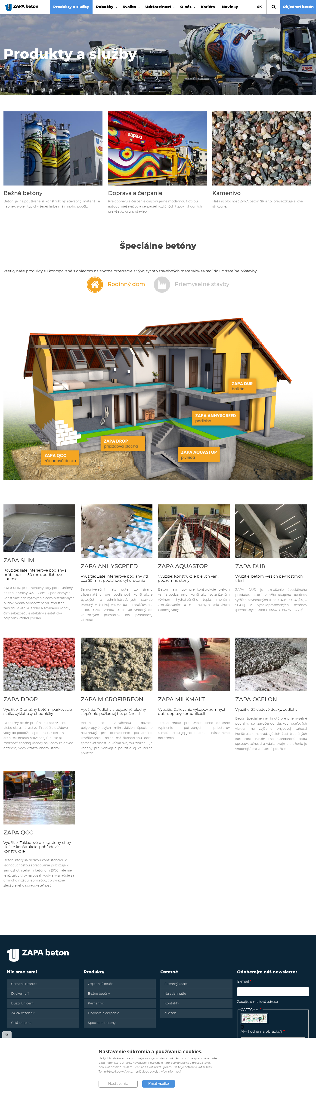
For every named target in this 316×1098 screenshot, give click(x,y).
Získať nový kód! (242, 1027)
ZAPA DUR (250, 566)
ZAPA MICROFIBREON (112, 699)
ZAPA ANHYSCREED (109, 566)
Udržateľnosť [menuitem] (156, 9)
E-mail (243, 981)
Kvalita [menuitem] (127, 9)
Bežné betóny (22, 193)
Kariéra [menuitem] (208, 7)
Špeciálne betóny (101, 1023)
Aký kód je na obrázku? (261, 1031)
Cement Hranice (24, 984)
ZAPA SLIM (18, 560)
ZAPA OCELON (256, 699)
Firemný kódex (176, 984)
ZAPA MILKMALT (181, 699)
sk (259, 7)
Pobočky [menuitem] (103, 9)
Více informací (171, 1071)
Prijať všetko (158, 1084)
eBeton (170, 1013)
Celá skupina (21, 1023)
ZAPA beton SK (23, 1013)
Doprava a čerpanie (135, 193)
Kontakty (171, 1003)
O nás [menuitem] (184, 9)
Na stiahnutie (175, 993)
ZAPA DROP (20, 699)
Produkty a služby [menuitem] (71, 7)
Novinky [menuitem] (230, 7)
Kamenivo (226, 193)
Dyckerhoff (20, 993)
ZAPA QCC (18, 833)
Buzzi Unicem (22, 1003)
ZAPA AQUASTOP (183, 566)
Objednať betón (298, 7)
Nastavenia (118, 1084)
